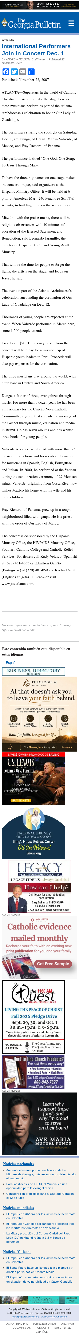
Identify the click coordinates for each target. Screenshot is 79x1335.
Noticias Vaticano (17, 1251)
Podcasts (43, 1327)
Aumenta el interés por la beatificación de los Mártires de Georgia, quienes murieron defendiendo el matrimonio (41, 1174)
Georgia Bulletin (31, 23)
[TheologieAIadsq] (39, 750)
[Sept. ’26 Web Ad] (33, 858)
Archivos (68, 1323)
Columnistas (22, 1327)
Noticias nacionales (18, 1163)
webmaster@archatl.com (54, 1316)
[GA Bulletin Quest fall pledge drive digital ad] (33, 1053)
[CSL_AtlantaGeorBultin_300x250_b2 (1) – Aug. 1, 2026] (33, 804)
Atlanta (8, 40)
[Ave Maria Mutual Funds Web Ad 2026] (39, 8)
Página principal (16, 1323)
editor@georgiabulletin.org (25, 1316)
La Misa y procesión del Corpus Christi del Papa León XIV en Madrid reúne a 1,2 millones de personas (38, 1237)
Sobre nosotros (44, 1323)
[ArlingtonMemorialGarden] (39, 1303)
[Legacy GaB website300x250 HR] (39, 911)
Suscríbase (62, 1327)
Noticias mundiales (18, 1207)
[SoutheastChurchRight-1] (33, 1088)
